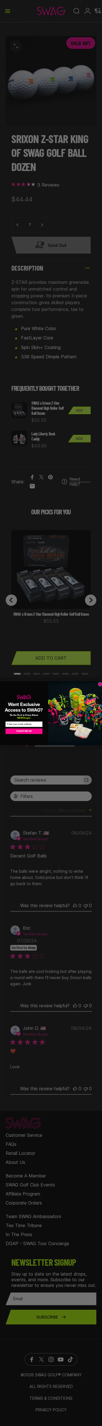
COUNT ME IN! (24, 731)
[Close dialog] (100, 684)
